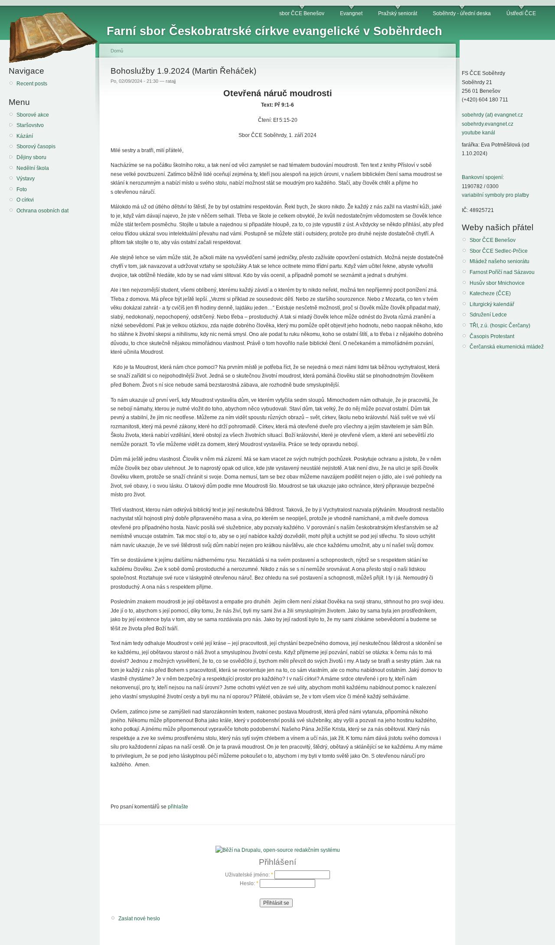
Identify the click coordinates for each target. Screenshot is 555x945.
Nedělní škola (32, 168)
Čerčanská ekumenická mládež (507, 347)
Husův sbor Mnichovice (497, 283)
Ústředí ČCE (521, 13)
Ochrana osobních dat (42, 211)
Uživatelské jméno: (249, 875)
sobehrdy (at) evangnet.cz (492, 115)
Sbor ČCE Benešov (493, 240)
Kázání (24, 136)
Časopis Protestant (492, 336)
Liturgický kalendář (492, 304)
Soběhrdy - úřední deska (462, 13)
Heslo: (249, 883)
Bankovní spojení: (483, 177)
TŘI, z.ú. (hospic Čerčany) (500, 326)
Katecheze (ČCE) (490, 293)
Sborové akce (32, 115)
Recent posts (31, 84)
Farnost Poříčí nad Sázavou (502, 272)
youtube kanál (478, 133)
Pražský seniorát (397, 13)
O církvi (25, 200)
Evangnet (351, 13)
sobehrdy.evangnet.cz (487, 124)
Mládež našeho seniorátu (499, 261)
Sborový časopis (36, 146)
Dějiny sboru (31, 157)
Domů (117, 50)
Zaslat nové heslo (139, 919)
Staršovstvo (30, 125)
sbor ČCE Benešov (301, 13)
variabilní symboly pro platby (495, 195)
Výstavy (25, 179)
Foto (21, 189)
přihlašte (178, 807)
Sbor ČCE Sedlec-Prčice (499, 251)
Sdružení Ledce (488, 315)
